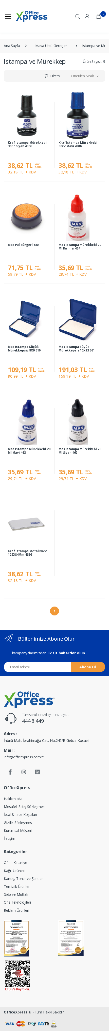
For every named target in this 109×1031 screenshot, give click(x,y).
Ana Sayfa (12, 45)
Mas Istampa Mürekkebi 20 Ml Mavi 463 (29, 451)
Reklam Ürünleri (16, 910)
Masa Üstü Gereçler (51, 45)
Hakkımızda (13, 798)
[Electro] (32, 16)
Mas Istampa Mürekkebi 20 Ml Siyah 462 (80, 451)
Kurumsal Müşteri (18, 830)
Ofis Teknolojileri (17, 902)
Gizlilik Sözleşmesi (18, 822)
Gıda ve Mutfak (16, 894)
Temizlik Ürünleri (17, 886)
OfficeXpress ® (17, 1012)
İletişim (9, 838)
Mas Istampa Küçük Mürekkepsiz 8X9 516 (24, 348)
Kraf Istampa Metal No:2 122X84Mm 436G (27, 553)
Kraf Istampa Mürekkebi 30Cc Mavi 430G (78, 144)
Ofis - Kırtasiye (15, 862)
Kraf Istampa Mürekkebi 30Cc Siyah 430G (27, 144)
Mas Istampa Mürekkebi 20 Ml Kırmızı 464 (80, 247)
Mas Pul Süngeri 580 (23, 245)
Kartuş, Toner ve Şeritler (23, 878)
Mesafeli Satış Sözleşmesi (24, 806)
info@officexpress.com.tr (24, 757)
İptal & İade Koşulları (20, 814)
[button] (77, 16)
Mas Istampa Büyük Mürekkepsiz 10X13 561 (77, 348)
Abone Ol (87, 667)
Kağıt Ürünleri (14, 870)
